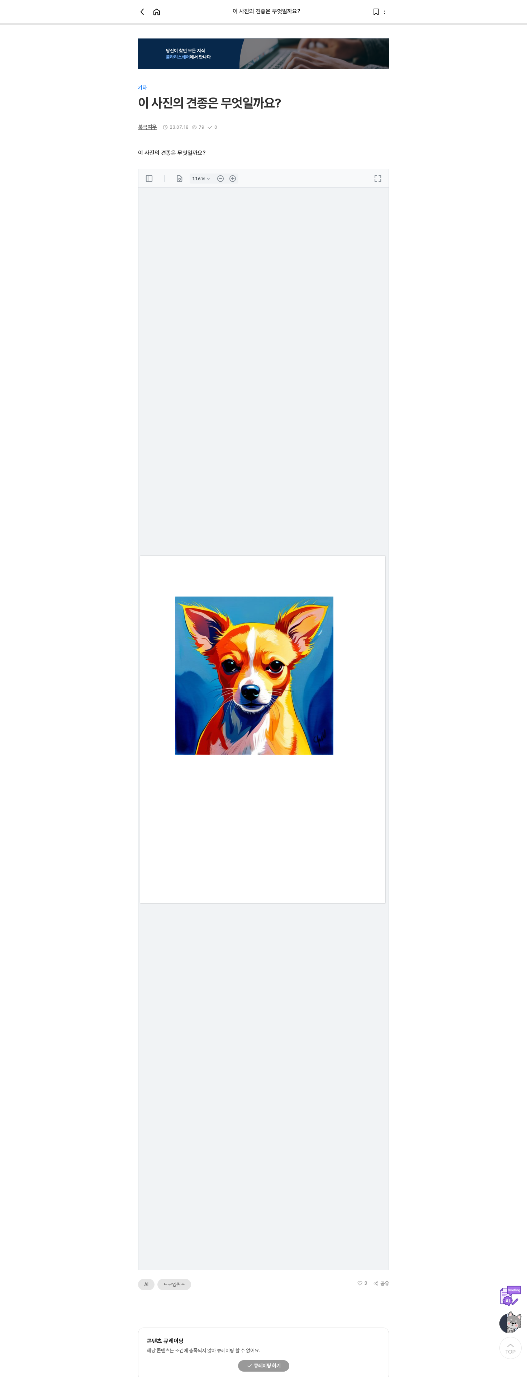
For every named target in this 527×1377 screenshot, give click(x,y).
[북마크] (376, 12)
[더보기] (384, 12)
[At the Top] (510, 1348)
